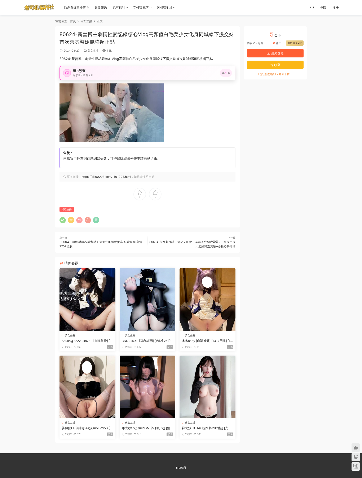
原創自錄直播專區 (76, 7)
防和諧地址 (164, 7)
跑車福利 (118, 7)
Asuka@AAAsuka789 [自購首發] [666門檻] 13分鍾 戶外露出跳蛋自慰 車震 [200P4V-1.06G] (87, 341)
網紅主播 (67, 209)
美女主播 (93, 50)
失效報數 (100, 7)
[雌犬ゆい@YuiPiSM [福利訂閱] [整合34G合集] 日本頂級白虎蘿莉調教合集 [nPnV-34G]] (148, 387)
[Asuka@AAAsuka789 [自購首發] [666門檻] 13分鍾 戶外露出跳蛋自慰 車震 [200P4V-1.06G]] (87, 299)
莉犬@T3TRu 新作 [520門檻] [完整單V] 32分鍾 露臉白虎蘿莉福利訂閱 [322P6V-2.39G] (206, 428)
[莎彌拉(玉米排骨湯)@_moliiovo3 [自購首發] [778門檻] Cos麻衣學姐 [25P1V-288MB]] (87, 387)
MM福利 (181, 467)
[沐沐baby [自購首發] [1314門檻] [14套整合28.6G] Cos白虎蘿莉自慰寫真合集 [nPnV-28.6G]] (207, 299)
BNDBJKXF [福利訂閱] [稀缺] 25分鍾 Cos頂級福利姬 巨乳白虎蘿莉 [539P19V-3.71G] (147, 341)
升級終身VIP (295, 42)
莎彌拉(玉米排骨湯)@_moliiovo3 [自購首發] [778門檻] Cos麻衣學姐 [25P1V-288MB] (87, 428)
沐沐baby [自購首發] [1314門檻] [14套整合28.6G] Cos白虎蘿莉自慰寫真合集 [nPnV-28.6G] (207, 341)
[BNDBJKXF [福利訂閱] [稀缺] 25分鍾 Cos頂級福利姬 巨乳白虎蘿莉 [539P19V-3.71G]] (148, 299)
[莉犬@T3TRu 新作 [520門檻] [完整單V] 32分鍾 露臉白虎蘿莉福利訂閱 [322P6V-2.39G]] (207, 387)
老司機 (39, 7)
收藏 (277, 65)
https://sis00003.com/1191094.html (106, 176)
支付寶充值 (141, 7)
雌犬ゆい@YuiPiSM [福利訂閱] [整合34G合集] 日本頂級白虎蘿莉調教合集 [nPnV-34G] (147, 428)
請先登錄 (277, 53)
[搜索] (312, 7)
